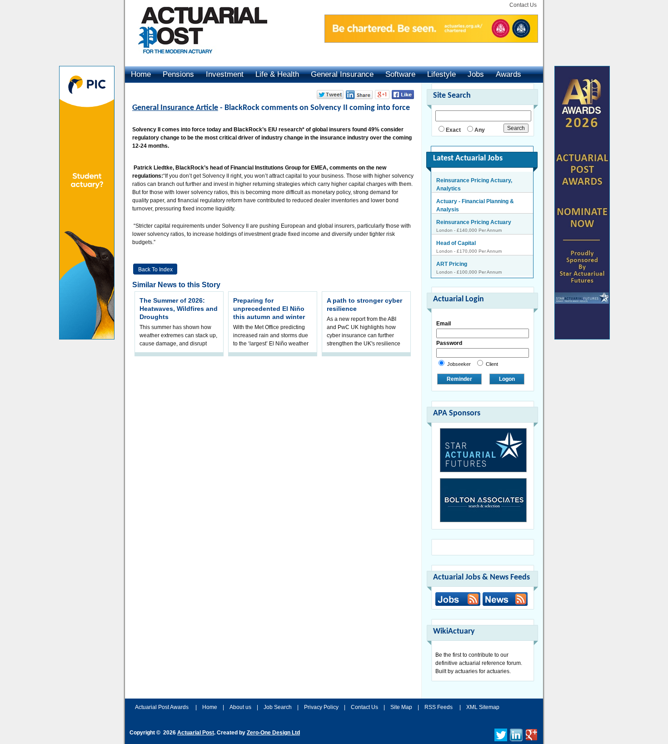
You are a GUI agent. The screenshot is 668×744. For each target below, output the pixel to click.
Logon (507, 379)
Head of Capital (456, 234)
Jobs (476, 74)
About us (240, 707)
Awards (508, 74)
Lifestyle (441, 74)
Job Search (278, 707)
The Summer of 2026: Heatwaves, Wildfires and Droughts (179, 308)
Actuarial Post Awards (162, 707)
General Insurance (342, 74)
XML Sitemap (482, 707)
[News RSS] (504, 600)
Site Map (401, 707)
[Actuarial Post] (196, 59)
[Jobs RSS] (457, 599)
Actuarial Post (195, 732)
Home (141, 74)
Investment (225, 74)
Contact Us (523, 5)
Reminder (459, 379)
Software (400, 74)
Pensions (178, 74)
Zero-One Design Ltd (273, 732)
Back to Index (155, 269)
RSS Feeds (438, 707)
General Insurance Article (175, 108)
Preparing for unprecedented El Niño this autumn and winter (269, 308)
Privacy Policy (321, 707)
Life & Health (277, 74)
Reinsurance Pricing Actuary (473, 213)
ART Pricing (451, 255)
